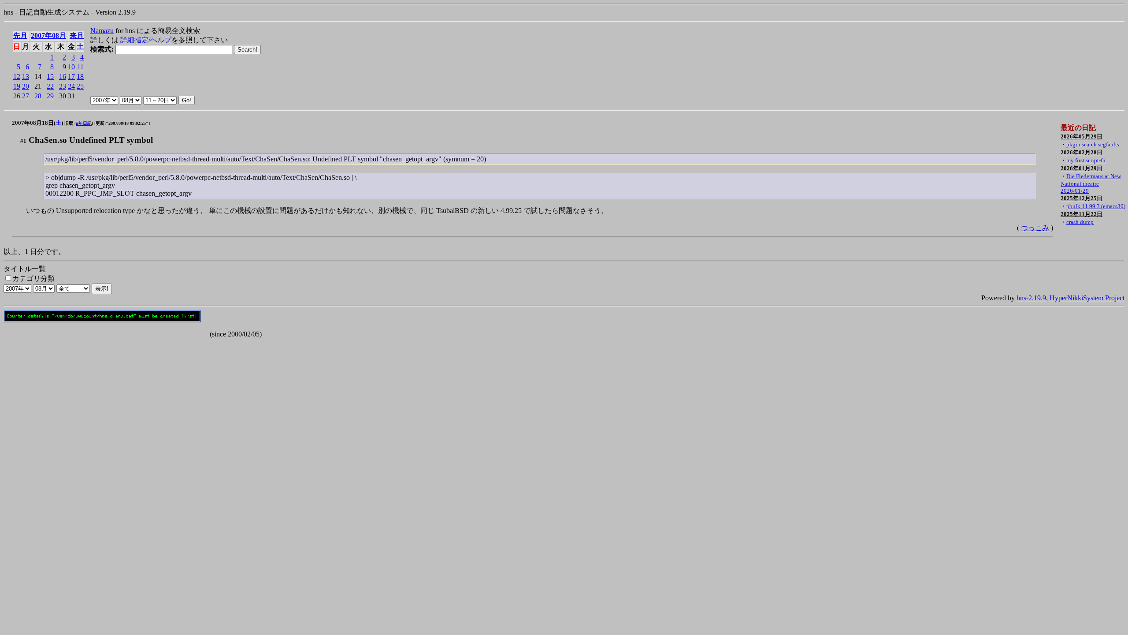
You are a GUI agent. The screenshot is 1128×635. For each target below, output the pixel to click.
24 (71, 86)
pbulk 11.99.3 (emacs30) (1095, 206)
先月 (20, 35)
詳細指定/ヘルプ (145, 40)
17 (71, 76)
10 (71, 67)
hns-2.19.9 (1031, 298)
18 (80, 76)
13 (25, 76)
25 (80, 86)
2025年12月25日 (1081, 198)
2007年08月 (48, 35)
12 (16, 76)
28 (37, 96)
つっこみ (1035, 228)
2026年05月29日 (1081, 136)
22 (50, 86)
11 (80, 67)
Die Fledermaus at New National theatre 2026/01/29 (1091, 183)
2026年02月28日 (1081, 152)
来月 (77, 35)
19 (16, 86)
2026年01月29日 (1081, 168)
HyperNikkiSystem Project (1087, 298)
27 (25, 96)
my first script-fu (1086, 160)
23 (62, 86)
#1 (23, 141)
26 (16, 96)
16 (62, 76)
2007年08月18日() (37, 123)
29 (50, 96)
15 (50, 76)
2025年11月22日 (1081, 214)
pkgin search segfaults (1092, 144)
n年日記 (84, 123)
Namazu (102, 30)
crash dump (1080, 222)
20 (25, 86)
